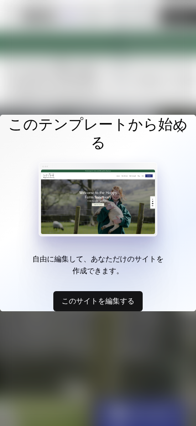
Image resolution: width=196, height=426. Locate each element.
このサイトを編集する (98, 300)
